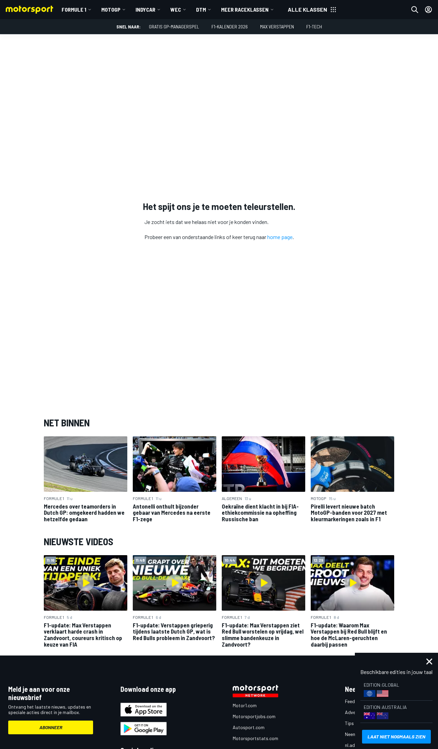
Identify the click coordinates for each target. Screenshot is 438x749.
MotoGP (110, 9)
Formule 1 (74, 9)
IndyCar (145, 9)
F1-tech (314, 26)
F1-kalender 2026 (229, 26)
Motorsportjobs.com (254, 716)
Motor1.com (245, 705)
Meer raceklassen (245, 9)
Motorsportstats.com (255, 738)
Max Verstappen (277, 26)
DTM (201, 9)
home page (280, 237)
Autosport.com (249, 727)
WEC (175, 9)
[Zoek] (415, 9)
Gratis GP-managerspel (174, 26)
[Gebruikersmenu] (428, 9)
